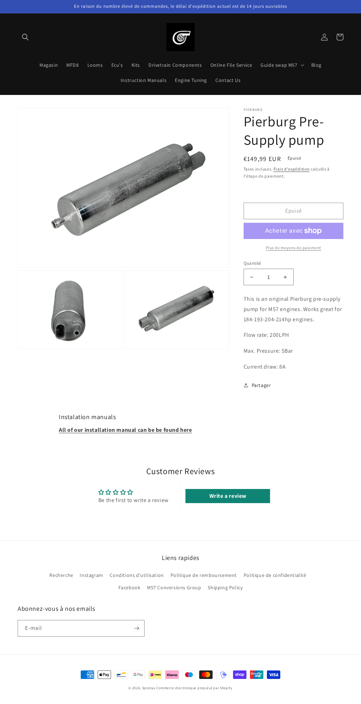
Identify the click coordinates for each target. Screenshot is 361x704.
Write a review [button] (227, 496)
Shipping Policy (225, 587)
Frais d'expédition (292, 169)
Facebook (129, 587)
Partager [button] (261, 385)
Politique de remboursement (204, 575)
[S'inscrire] (136, 628)
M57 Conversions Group (174, 587)
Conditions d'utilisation (137, 575)
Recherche (61, 575)
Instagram (91, 575)
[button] (25, 37)
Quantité (252, 263)
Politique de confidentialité (275, 575)
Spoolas (148, 688)
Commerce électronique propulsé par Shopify (194, 688)
